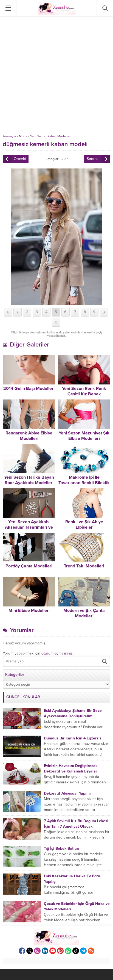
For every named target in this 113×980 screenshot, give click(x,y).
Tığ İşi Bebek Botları (61, 848)
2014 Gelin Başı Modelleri (29, 388)
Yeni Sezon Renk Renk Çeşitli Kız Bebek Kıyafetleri (84, 394)
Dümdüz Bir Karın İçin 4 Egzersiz (72, 738)
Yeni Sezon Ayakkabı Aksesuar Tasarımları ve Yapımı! (29, 527)
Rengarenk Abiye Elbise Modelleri (28, 435)
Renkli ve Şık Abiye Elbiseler (84, 524)
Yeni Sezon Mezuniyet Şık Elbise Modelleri (84, 435)
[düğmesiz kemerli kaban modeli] (56, 302)
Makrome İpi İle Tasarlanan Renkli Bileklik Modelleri (84, 483)
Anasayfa (9, 136)
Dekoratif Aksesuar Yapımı (67, 793)
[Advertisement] (56, 75)
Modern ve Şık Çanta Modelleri (84, 613)
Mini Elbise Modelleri (29, 610)
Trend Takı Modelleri (84, 566)
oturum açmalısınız (57, 653)
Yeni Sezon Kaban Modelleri (50, 136)
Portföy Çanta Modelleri (28, 566)
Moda (23, 136)
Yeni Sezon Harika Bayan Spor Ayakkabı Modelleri (29, 480)
